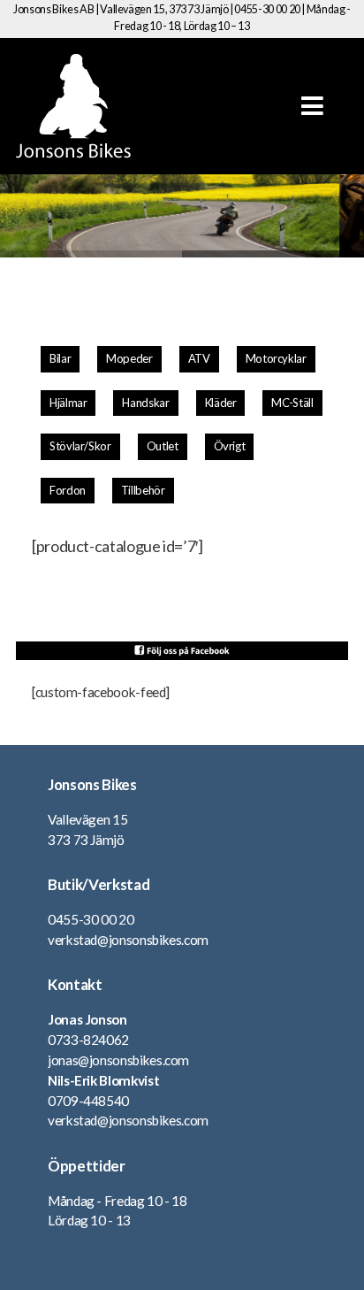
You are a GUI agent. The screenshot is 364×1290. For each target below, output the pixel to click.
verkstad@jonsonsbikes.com (128, 940)
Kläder (221, 402)
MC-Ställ (292, 402)
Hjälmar (68, 402)
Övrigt (230, 446)
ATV (199, 358)
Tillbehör (143, 490)
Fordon (67, 490)
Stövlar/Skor (80, 446)
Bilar (60, 358)
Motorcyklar (276, 358)
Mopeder (129, 358)
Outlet (162, 446)
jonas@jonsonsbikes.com (118, 1060)
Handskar (145, 402)
